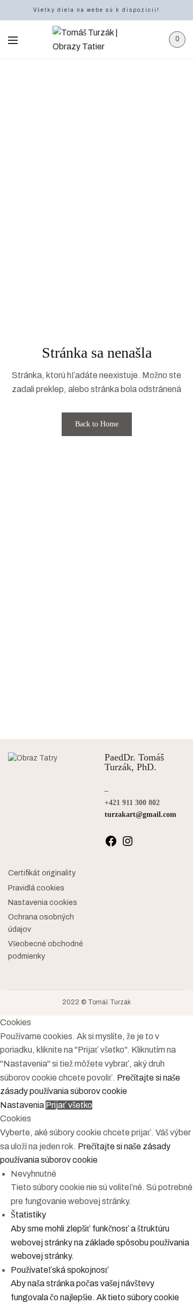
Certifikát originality (42, 873)
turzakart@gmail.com (140, 814)
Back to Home (96, 424)
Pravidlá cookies (36, 888)
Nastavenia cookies (42, 903)
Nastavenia (23, 1105)
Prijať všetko (69, 1105)
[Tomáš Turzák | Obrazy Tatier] (97, 39)
